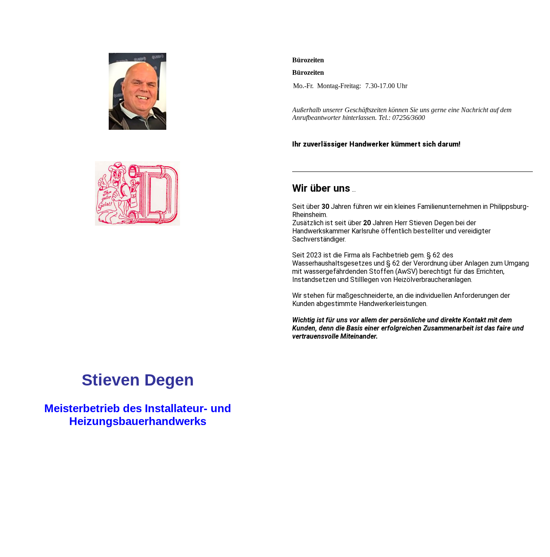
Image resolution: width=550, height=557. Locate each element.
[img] (137, 131)
